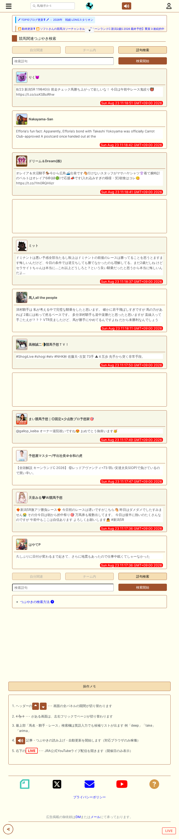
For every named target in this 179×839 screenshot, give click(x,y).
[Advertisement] (89, 216)
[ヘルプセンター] (154, 784)
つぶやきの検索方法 (35, 602)
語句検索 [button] (142, 50)
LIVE (169, 831)
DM (78, 817)
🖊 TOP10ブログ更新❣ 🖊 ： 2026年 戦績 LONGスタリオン (55, 19)
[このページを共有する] (8, 829)
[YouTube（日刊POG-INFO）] (121, 784)
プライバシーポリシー (89, 797)
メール (95, 817)
